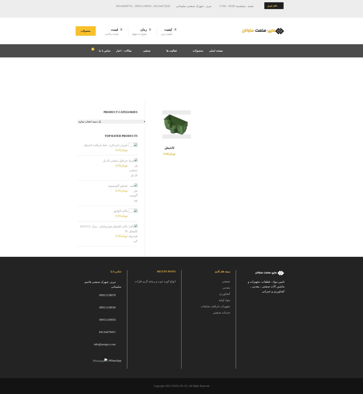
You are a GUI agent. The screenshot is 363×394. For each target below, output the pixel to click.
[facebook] (90, 12)
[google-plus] (97, 12)
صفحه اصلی (216, 50)
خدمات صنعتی (221, 312)
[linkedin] (104, 12)
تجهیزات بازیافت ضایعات (215, 306)
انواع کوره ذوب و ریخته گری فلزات (155, 281)
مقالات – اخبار (124, 50)
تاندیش (169, 147)
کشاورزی (224, 293)
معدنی (226, 287)
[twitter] (111, 12)
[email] (83, 12)
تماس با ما (104, 50)
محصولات (86, 30)
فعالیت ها (171, 50)
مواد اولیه (224, 300)
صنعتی (146, 50)
